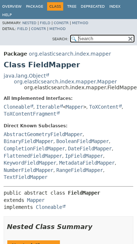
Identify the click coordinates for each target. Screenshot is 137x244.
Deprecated (93, 6)
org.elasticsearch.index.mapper (70, 54)
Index (115, 6)
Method (80, 23)
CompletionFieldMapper (34, 148)
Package (34, 6)
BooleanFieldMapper (82, 141)
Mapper (74, 107)
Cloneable (17, 107)
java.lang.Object (25, 76)
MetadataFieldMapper (87, 163)
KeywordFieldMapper (30, 163)
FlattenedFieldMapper (33, 156)
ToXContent (103, 107)
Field (45, 23)
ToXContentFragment (30, 114)
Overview (12, 6)
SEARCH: (60, 39)
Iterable (48, 107)
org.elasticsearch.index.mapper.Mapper (65, 82)
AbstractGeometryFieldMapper (43, 134)
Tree (71, 6)
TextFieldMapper (25, 177)
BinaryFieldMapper (28, 141)
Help (7, 15)
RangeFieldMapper (79, 170)
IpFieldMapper (84, 156)
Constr (61, 23)
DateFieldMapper (90, 148)
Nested (29, 23)
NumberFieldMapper (28, 170)
